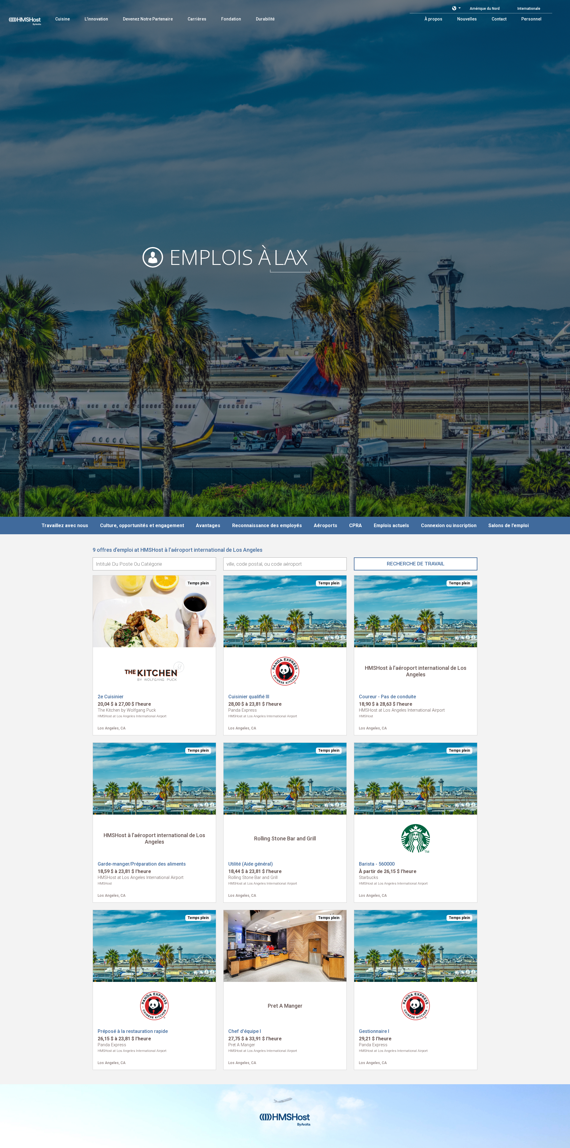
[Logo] (30, 18)
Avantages (208, 525)
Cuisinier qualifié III (248, 696)
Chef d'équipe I (244, 1031)
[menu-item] (62, 19)
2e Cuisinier (111, 696)
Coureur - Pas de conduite (387, 696)
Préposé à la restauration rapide (133, 1031)
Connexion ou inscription (448, 525)
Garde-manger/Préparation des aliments (142, 864)
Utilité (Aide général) (250, 864)
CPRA (355, 525)
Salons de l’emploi (508, 525)
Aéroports (325, 525)
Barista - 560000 (377, 864)
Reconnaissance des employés (267, 525)
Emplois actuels (391, 525)
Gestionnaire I (374, 1031)
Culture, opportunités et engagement (142, 525)
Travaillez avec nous (65, 525)
